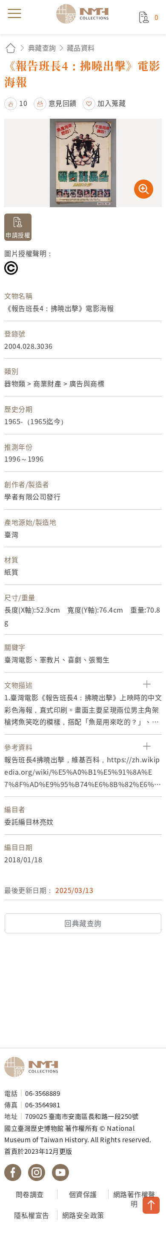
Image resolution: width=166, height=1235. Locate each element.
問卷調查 (30, 1194)
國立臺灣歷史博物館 (34, 1067)
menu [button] (14, 13)
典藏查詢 (42, 48)
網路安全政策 (83, 1215)
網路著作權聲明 (134, 1199)
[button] (15, 103)
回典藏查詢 (83, 923)
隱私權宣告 (31, 1215)
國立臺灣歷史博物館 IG (36, 1172)
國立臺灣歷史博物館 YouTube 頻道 (60, 1172)
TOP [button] (151, 1205)
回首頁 (10, 47)
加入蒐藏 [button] (111, 103)
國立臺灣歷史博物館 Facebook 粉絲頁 (12, 1172)
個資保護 (83, 1194)
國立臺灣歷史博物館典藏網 (85, 13)
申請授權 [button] (18, 235)
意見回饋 (63, 103)
